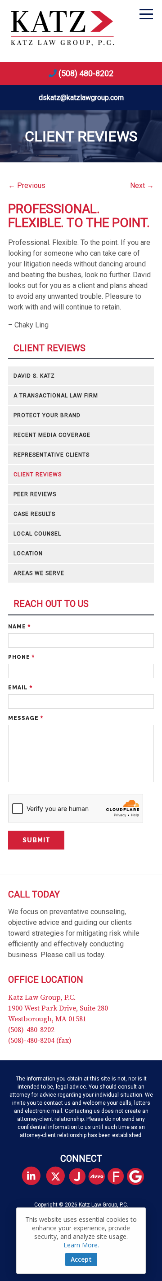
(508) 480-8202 (85, 73)
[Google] (139, 1177)
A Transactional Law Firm (56, 395)
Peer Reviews (35, 494)
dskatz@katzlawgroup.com (81, 97)
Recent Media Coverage (52, 435)
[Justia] (81, 1177)
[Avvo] (100, 1177)
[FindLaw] (119, 1177)
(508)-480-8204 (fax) (40, 1040)
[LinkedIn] (31, 1176)
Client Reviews (50, 348)
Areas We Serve (39, 573)
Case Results (34, 514)
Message (25, 718)
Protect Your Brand (47, 415)
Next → (142, 185)
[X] (56, 1176)
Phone (21, 657)
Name (19, 626)
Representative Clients (52, 455)
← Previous (26, 185)
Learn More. (81, 1245)
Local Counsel (37, 534)
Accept (81, 1259)
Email (20, 687)
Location (28, 553)
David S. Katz (34, 376)
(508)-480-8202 (31, 1029)
